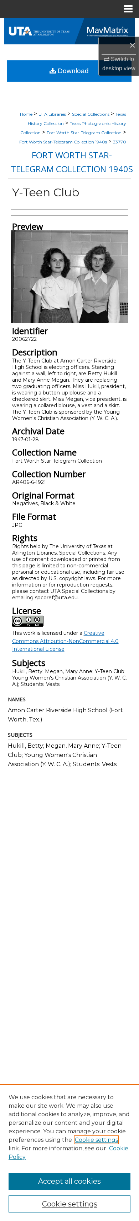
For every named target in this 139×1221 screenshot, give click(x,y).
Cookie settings (96, 1139)
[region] (69, 1152)
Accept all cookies (69, 1181)
